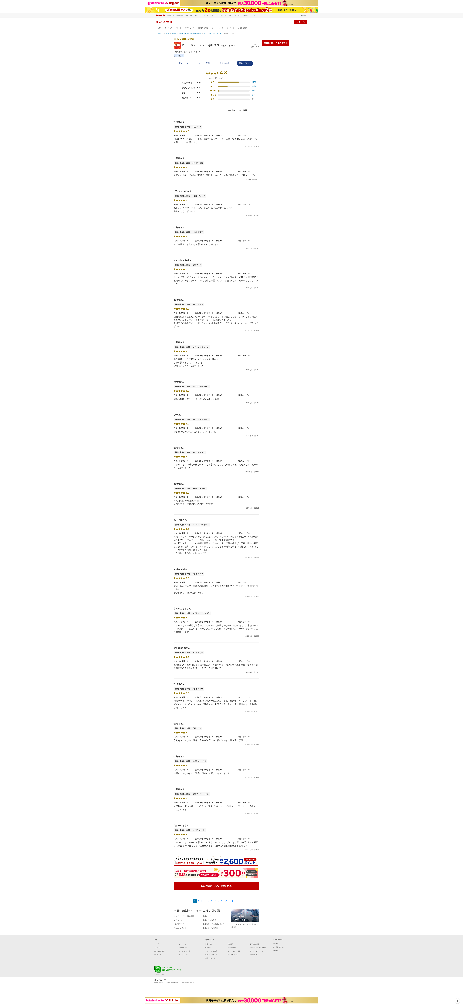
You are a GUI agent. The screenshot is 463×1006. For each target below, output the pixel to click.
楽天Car (160, 33)
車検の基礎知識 (203, 28)
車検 (167, 33)
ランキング (230, 28)
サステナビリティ (188, 982)
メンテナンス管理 (211, 951)
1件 (253, 95)
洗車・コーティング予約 (258, 948)
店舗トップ (183, 63)
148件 (254, 82)
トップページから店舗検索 (184, 916)
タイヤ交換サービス (256, 951)
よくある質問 (242, 28)
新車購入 (230, 944)
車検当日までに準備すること (214, 924)
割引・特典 (224, 63)
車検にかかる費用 (209, 920)
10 (226, 901)
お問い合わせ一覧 (172, 982)
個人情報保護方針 (278, 947)
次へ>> (234, 901)
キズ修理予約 (232, 948)
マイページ (168, 28)
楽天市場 (303, 15)
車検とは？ (207, 916)
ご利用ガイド (189, 28)
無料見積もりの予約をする (275, 43)
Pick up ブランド (180, 928)
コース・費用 (204, 63)
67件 (254, 86)
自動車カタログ (233, 955)
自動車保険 (253, 955)
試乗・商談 (208, 944)
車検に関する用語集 (210, 928)
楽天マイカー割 (210, 958)
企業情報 (276, 944)
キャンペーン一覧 (217, 28)
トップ (158, 28)
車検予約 (208, 948)
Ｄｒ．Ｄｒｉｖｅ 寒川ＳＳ (213, 33)
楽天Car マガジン (211, 955)
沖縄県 (174, 33)
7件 (253, 91)
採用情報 (276, 951)
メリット (178, 28)
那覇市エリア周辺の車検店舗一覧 (190, 33)
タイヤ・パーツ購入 (234, 951)
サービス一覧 (158, 982)
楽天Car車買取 (254, 944)
